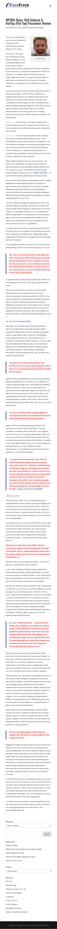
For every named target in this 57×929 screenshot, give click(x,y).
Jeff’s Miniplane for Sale (15, 853)
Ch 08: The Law (11, 900)
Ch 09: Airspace (12, 904)
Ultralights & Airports (14, 908)
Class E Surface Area (14, 861)
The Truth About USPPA (22, 321)
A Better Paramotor (40, 173)
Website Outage (12, 845)
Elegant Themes (24, 925)
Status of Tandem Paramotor (17, 912)
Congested (10, 897)
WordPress (44, 925)
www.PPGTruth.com (16, 810)
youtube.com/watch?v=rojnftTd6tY (30, 489)
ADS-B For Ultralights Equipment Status (20, 857)
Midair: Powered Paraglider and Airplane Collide (24, 849)
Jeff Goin (12, 28)
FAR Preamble (11, 885)
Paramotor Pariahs (36, 28)
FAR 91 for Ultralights (14, 893)
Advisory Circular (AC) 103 (16, 889)
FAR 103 (9, 881)
